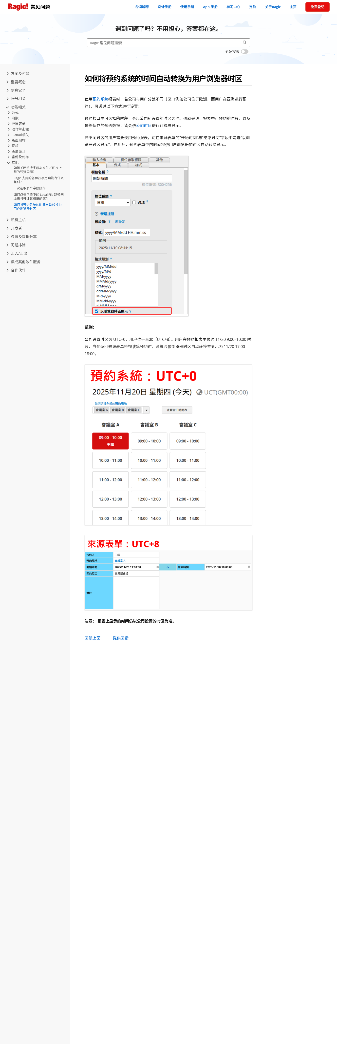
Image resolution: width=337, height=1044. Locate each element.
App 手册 (210, 6)
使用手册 (187, 6)
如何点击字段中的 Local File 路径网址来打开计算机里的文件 (39, 196)
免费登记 (317, 6)
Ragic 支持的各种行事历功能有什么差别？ (39, 180)
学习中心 (233, 6)
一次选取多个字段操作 (30, 188)
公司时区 (144, 125)
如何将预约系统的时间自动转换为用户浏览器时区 (38, 206)
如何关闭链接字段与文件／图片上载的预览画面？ (38, 170)
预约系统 (100, 99)
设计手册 (164, 6)
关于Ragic (273, 6)
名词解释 (142, 6)
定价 (252, 6)
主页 (293, 6)
